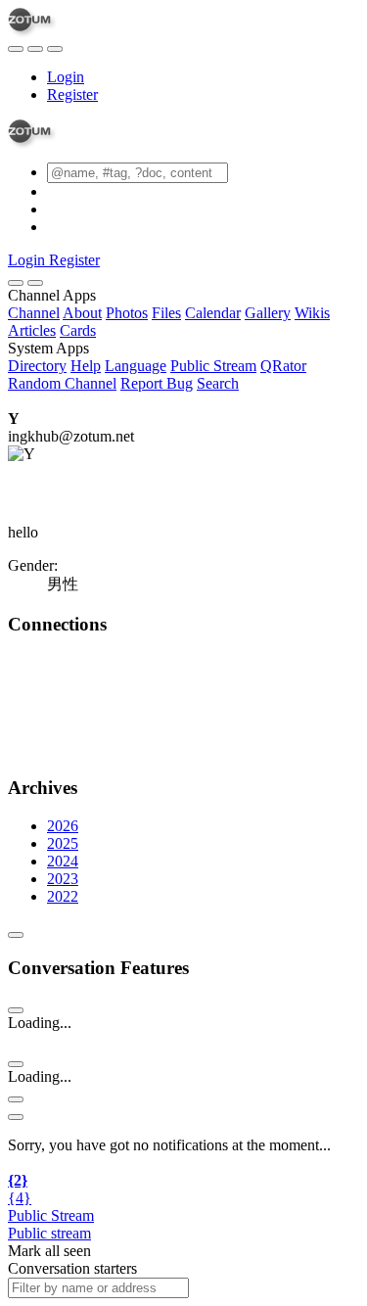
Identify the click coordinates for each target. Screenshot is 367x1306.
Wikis (312, 312)
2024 (62, 861)
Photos (127, 312)
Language (135, 365)
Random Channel (62, 383)
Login (65, 77)
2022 (62, 896)
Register (72, 94)
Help (85, 365)
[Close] (35, 283)
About (82, 312)
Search (218, 383)
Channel (34, 312)
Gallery (268, 312)
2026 (62, 825)
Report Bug (156, 383)
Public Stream (213, 365)
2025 (62, 843)
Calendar (213, 312)
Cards (78, 330)
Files (166, 312)
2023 (62, 878)
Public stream (49, 1233)
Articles (32, 330)
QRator (283, 365)
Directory (37, 365)
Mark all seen (49, 1250)
